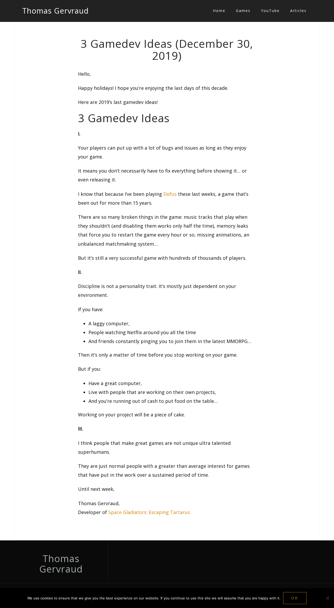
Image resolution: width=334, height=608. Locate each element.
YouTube (270, 10)
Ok (295, 598)
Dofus (170, 194)
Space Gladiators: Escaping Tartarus (149, 512)
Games (243, 10)
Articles (298, 10)
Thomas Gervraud (55, 10)
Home (219, 10)
